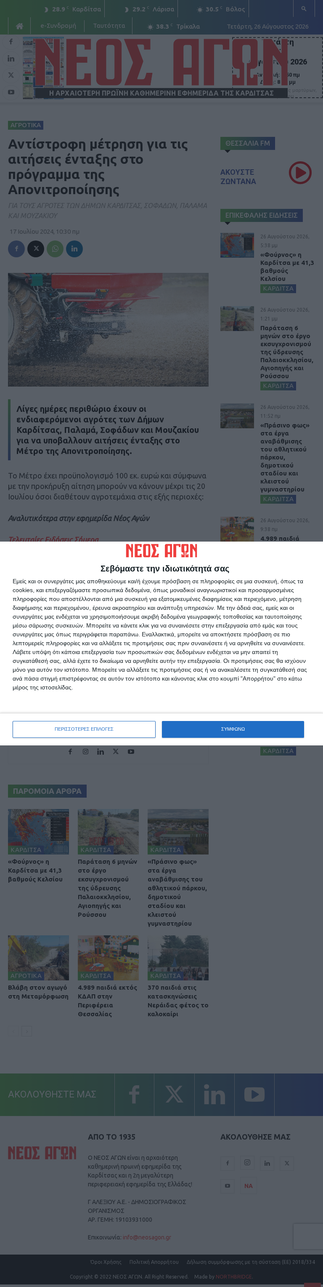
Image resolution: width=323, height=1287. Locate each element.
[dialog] (161, 643)
